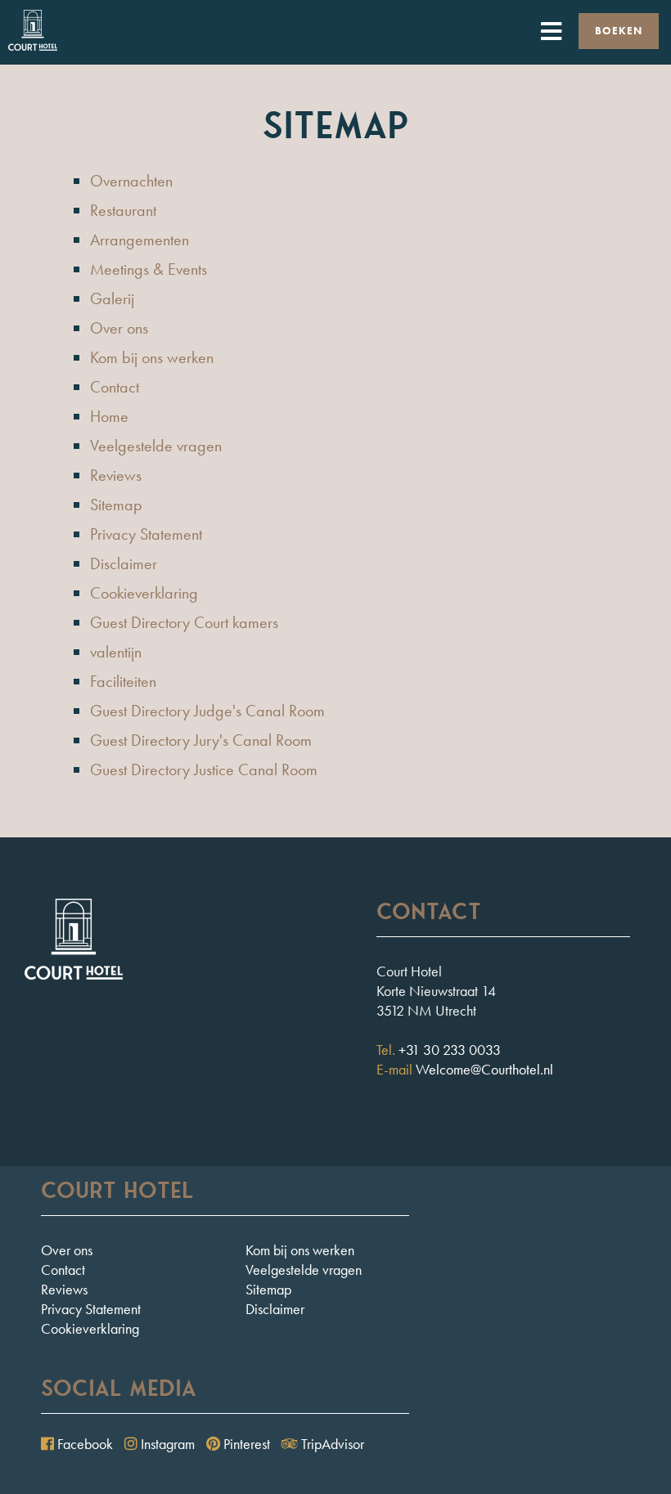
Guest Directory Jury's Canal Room (201, 740)
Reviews (116, 475)
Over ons (119, 328)
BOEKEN (618, 31)
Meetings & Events (148, 269)
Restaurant (123, 210)
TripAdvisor (331, 1443)
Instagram (166, 1443)
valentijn (116, 651)
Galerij (112, 298)
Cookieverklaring (144, 592)
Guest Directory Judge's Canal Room (207, 710)
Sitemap (116, 504)
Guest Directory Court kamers (184, 622)
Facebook (83, 1443)
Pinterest (245, 1443)
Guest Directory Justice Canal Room (203, 769)
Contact (114, 386)
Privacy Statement (146, 534)
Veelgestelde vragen (156, 445)
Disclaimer (123, 563)
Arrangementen (139, 239)
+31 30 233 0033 (450, 1049)
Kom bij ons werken (152, 357)
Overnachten (131, 180)
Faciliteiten (123, 681)
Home (109, 416)
